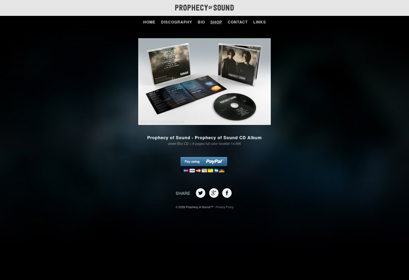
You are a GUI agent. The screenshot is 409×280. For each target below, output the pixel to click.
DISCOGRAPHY (176, 22)
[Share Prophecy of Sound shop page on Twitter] (200, 196)
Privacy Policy (225, 207)
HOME (149, 22)
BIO (201, 22)
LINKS (259, 22)
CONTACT (238, 22)
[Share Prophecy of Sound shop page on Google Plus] (214, 196)
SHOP (216, 22)
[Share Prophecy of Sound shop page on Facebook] (227, 196)
